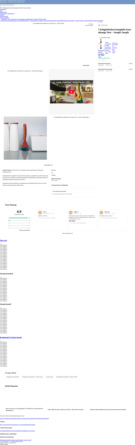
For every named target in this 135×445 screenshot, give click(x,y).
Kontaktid (2, 430)
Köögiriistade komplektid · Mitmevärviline (66, 377)
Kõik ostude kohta (4, 424)
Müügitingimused (4, 440)
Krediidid (32, 424)
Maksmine (27, 424)
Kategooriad (7, 20)
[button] (111, 55)
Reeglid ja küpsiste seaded (24, 440)
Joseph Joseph (49, 377)
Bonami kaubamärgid (13, 430)
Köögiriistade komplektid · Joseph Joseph (32, 377)
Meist (6, 430)
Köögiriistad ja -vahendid (28, 20)
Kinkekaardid (21, 430)
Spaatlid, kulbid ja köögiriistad (42, 20)
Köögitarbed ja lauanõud (16, 20)
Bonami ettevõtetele (30, 430)
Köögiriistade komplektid (68, 20)
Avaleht (2, 20)
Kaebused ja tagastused (19, 424)
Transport (11, 424)
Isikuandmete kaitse (13, 440)
